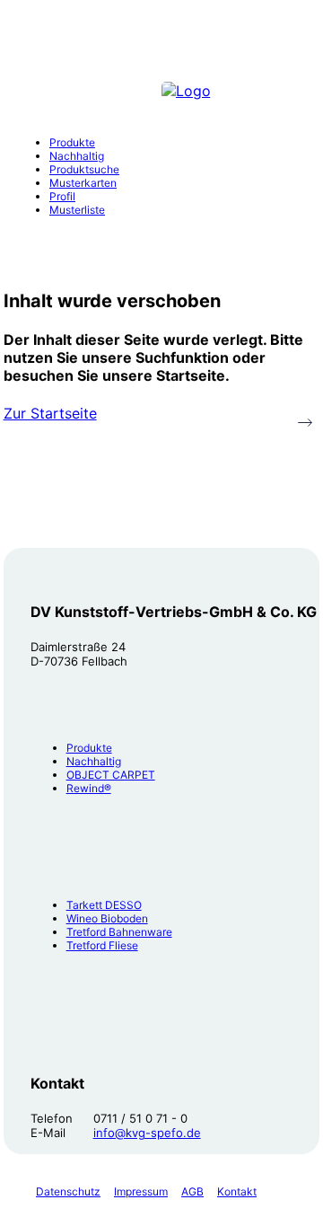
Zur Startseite (50, 413)
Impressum (141, 1191)
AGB (192, 1191)
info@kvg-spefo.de (147, 1132)
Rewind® (88, 788)
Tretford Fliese (102, 945)
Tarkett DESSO (104, 905)
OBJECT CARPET (110, 774)
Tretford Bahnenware (119, 932)
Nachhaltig (93, 761)
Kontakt (237, 1191)
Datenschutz (68, 1191)
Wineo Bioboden (107, 918)
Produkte (89, 747)
